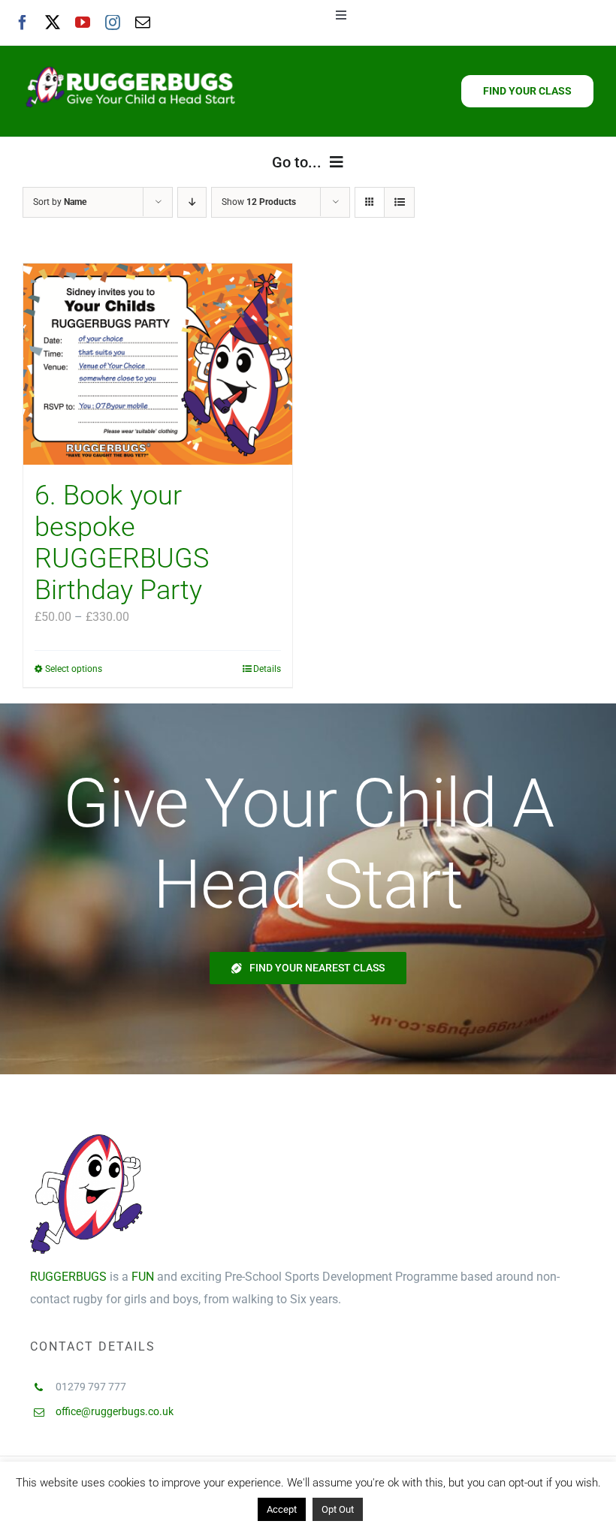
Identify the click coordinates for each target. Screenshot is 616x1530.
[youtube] (82, 22)
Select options (73, 669)
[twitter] (52, 22)
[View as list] (399, 202)
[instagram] (112, 22)
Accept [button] (282, 1509)
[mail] (142, 22)
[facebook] (22, 22)
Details (267, 669)
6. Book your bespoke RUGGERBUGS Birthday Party (122, 543)
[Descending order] (192, 202)
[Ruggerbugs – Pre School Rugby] (130, 66)
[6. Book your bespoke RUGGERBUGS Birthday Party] (157, 364)
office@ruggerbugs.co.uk (115, 1411)
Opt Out (338, 1509)
